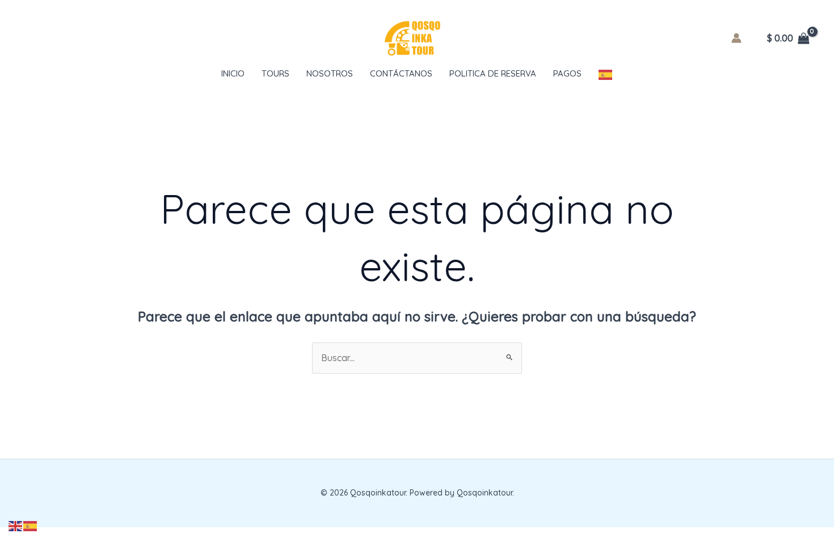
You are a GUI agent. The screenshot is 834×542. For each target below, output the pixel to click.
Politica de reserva (492, 73)
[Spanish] (606, 73)
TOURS (275, 73)
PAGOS (567, 73)
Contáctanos (401, 73)
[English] (16, 525)
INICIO (233, 73)
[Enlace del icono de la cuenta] (736, 38)
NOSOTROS (329, 73)
